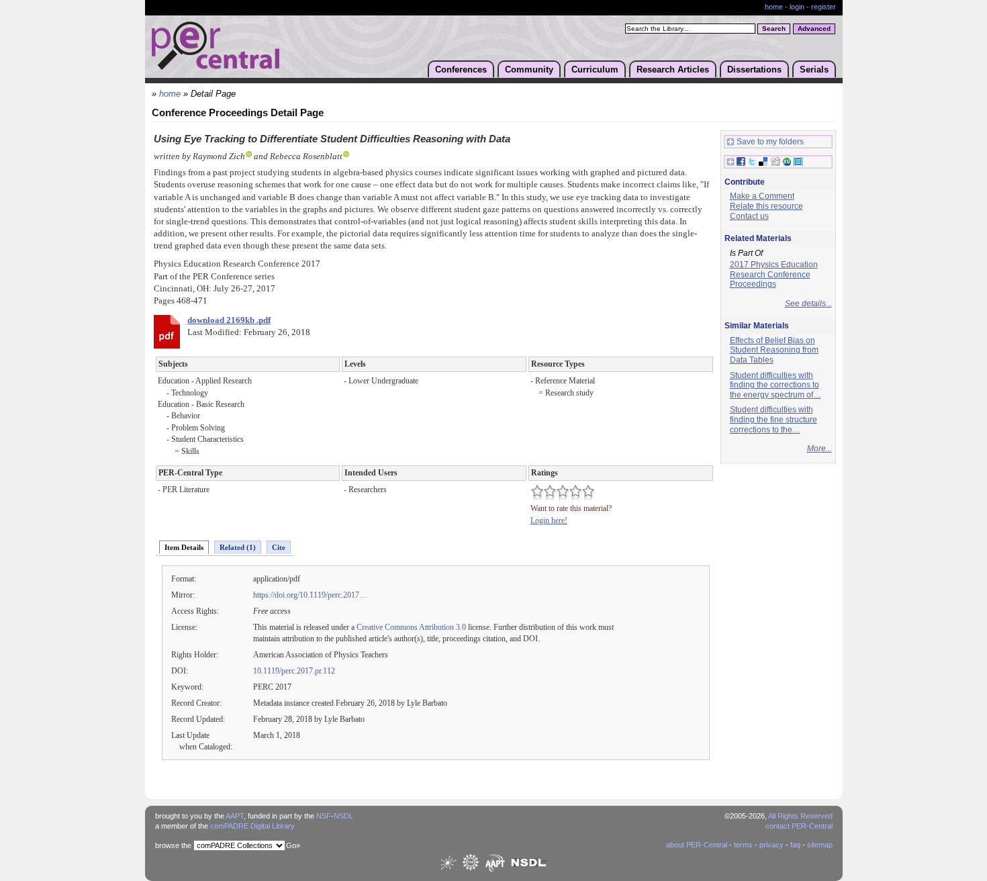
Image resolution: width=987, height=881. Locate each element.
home (774, 7)
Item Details (183, 547)
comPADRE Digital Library (252, 826)
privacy (771, 845)
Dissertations (754, 69)
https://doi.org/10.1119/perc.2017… (310, 595)
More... (819, 448)
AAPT (235, 816)
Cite (278, 547)
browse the (173, 845)
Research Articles (673, 69)
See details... (808, 303)
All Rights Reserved (800, 816)
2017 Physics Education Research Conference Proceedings (774, 274)
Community (529, 69)
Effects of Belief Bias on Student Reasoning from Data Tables (774, 350)
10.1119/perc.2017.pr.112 (294, 671)
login (797, 7)
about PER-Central (696, 845)
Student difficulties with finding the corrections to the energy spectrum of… (775, 385)
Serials (814, 69)
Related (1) (238, 547)
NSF (323, 816)
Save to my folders (770, 141)
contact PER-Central (799, 826)
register (823, 7)
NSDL (343, 816)
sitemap (820, 845)
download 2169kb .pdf (229, 320)
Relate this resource (766, 206)
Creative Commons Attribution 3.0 (411, 627)
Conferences (461, 69)
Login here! (548, 520)
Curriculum (594, 69)
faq (795, 845)
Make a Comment (762, 196)
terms (743, 845)
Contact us (749, 216)
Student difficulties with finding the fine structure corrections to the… (773, 419)
